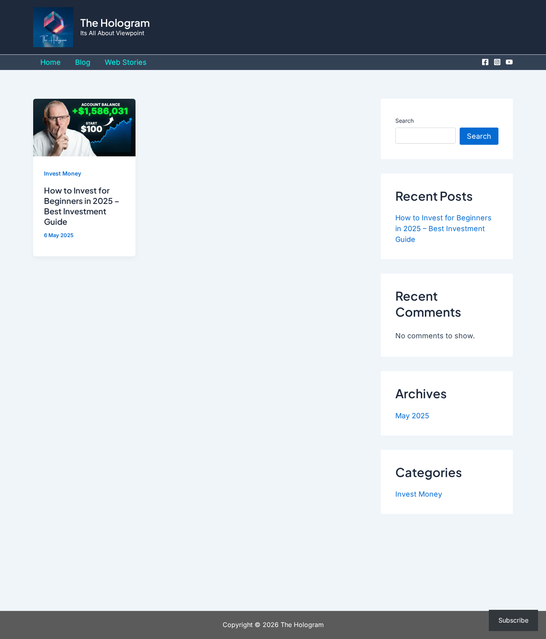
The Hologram (115, 22)
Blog (82, 62)
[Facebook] (485, 62)
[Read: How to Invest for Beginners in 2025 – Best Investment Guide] (84, 127)
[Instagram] (497, 62)
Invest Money (62, 173)
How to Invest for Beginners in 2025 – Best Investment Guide (82, 205)
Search (404, 120)
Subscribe (513, 620)
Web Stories (126, 62)
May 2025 (412, 415)
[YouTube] (509, 62)
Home (50, 62)
